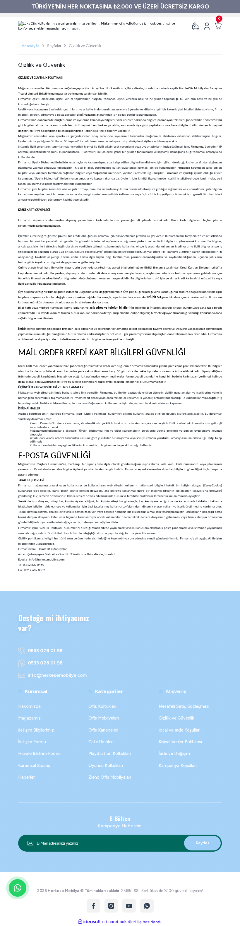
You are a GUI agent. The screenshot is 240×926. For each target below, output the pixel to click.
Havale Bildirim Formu (39, 753)
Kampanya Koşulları (178, 765)
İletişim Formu (32, 741)
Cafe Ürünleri (101, 741)
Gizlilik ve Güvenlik (176, 718)
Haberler (26, 777)
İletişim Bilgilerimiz (36, 730)
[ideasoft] (89, 922)
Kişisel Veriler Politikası (180, 741)
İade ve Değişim (174, 753)
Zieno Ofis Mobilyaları (109, 777)
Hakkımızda (29, 706)
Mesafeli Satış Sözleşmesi (184, 706)
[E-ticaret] (119, 922)
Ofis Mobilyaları (103, 718)
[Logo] (101, 26)
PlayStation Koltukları (109, 753)
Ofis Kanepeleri (103, 730)
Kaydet (202, 842)
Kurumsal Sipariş (34, 765)
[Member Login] (207, 26)
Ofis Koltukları (102, 706)
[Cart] (218, 26)
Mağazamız (29, 718)
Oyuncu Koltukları (105, 765)
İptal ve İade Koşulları (179, 730)
